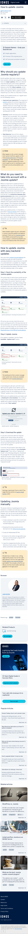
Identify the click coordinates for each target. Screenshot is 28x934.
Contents (6, 23)
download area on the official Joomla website (13, 330)
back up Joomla (12, 212)
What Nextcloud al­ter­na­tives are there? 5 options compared (13, 727)
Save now (7, 64)
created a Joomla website (16, 257)
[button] (14, 657)
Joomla (5, 102)
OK (3, 931)
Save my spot (14, 701)
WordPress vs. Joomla (10, 804)
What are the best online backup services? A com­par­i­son (13, 742)
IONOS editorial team (6, 10)
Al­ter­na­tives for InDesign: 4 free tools (12, 769)
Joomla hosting (20, 235)
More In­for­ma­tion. (18, 928)
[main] (14, 325)
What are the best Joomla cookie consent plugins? (11, 873)
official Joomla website (19, 529)
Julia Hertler (6, 594)
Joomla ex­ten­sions (11, 158)
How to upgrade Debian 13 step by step (12, 756)
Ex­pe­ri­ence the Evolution (11, 683)
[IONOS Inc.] (14, 916)
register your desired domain (14, 561)
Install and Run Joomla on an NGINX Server (12, 838)
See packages (7, 636)
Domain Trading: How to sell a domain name (13, 713)
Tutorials (17, 617)
